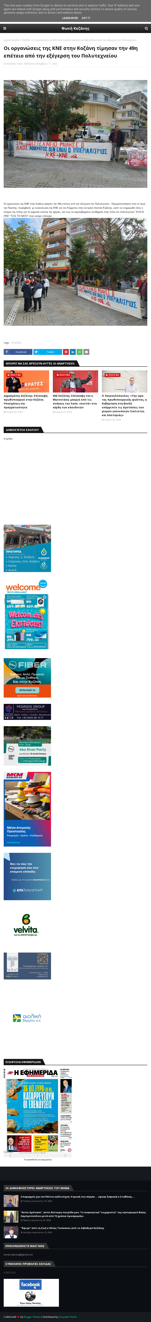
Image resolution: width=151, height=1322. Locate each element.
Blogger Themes (32, 1316)
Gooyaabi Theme (68, 1316)
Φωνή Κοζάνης (75, 28)
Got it (86, 18)
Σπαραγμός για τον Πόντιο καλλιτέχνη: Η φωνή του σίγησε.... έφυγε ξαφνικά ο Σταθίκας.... (78, 1196)
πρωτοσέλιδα (32, 1159)
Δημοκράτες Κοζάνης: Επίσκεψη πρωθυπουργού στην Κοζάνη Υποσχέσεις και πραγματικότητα (26, 401)
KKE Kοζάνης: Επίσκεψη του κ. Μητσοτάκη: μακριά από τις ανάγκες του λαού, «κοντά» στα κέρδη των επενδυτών (75, 401)
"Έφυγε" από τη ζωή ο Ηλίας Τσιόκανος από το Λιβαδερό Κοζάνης (62, 1228)
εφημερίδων (46, 1159)
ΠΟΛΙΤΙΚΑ (26, 40)
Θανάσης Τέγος (14, 63)
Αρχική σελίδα (11, 40)
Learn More (70, 18)
